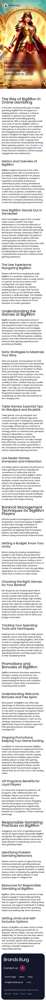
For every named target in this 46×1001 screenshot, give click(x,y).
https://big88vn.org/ (34, 145)
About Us (7, 994)
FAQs (30, 976)
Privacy (16, 994)
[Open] (39, 5)
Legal (29, 994)
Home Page (10, 976)
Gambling (9, 57)
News (21, 976)
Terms (23, 994)
